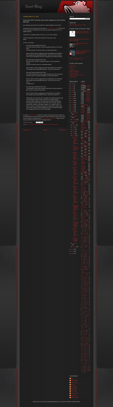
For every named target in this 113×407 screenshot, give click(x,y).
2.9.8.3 (88, 92)
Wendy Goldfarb (75, 397)
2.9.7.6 (88, 95)
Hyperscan (83, 291)
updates (87, 99)
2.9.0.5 (82, 142)
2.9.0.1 (82, 211)
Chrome (84, 214)
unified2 (88, 254)
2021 (72, 94)
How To (82, 230)
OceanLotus (83, 305)
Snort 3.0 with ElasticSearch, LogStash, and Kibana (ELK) (82, 32)
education (83, 341)
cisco (89, 175)
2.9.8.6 (88, 117)
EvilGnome (83, 282)
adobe (85, 173)
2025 (72, 86)
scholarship (87, 176)
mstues (39, 124)
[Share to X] (39, 122)
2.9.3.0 (85, 131)
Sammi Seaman (74, 393)
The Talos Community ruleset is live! (75, 148)
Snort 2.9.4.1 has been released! (75, 239)
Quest (88, 308)
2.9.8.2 (82, 139)
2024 (72, 88)
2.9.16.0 (83, 169)
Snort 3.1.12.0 (85, 314)
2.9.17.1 (86, 257)
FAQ (83, 197)
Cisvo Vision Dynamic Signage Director (85, 275)
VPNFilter (82, 239)
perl (87, 353)
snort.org (83, 140)
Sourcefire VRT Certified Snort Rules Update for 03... (75, 141)
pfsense (82, 354)
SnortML (82, 237)
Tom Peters (73, 395)
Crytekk (82, 278)
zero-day (82, 372)
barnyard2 (83, 186)
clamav (82, 191)
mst (87, 349)
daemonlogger (85, 338)
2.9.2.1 (82, 136)
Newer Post (27, 130)
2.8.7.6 (82, 257)
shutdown (88, 359)
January (74, 246)
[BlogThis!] (38, 122)
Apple (89, 212)
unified (83, 254)
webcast (88, 182)
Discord (87, 278)
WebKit (87, 239)
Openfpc (82, 307)
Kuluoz (82, 299)
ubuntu (88, 253)
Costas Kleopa (74, 382)
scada (49, 124)
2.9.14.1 (83, 130)
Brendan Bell (74, 380)
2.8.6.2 (87, 256)
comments (83, 337)
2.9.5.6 (88, 102)
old (87, 350)
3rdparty (87, 262)
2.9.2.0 (88, 152)
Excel (88, 282)
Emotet (87, 227)
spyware (82, 367)
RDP (85, 309)
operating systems (84, 351)
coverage (88, 337)
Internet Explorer (84, 292)
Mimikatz (82, 304)
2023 (72, 90)
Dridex (82, 281)
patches (85, 247)
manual (88, 197)
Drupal (87, 281)
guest (89, 343)
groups (87, 241)
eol (89, 130)
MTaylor (73, 384)
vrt (85, 89)
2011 (72, 251)
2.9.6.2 (88, 97)
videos (83, 226)
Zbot (83, 333)
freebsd (82, 241)
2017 (72, 102)
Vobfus (83, 331)
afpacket (85, 334)
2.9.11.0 (88, 100)
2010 (72, 253)
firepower (84, 343)
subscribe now (33, 115)
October (74, 119)
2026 (72, 83)
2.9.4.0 (31, 124)
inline (83, 344)
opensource (83, 188)
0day (88, 226)
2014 (72, 109)
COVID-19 (84, 269)
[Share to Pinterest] (42, 122)
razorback (83, 249)
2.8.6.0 (83, 256)
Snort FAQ (72, 67)
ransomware (83, 207)
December (74, 112)
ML (87, 302)
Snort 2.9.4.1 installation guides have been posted (75, 224)
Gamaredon (87, 285)
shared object (84, 159)
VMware (87, 237)
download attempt (84, 340)
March (74, 135)
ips (83, 346)
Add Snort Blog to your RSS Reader (78, 25)
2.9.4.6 (82, 112)
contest (86, 194)
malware (87, 192)
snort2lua (87, 366)
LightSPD (83, 217)
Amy (72, 378)
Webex (88, 331)
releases (86, 356)
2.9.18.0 (84, 212)
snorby (84, 360)
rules (46, 124)
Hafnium (87, 288)
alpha (82, 192)
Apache (87, 266)
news (89, 220)
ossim (84, 246)
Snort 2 (83, 204)
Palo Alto (88, 307)
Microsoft (83, 168)
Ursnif (89, 330)
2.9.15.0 (85, 137)
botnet (87, 240)
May (73, 131)
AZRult (86, 263)
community (83, 127)
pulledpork (83, 189)
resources (83, 250)
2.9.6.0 (88, 133)
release (43, 124)
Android (82, 266)
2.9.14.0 (82, 201)
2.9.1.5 (88, 195)
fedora (88, 341)
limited (88, 244)
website (85, 184)
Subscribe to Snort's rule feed (76, 75)
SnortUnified (83, 330)
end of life (83, 195)
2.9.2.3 (82, 123)
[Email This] (36, 122)
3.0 (82, 91)
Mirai (87, 304)
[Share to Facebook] (41, 122)
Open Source (87, 231)
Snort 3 (82, 146)
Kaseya (87, 298)
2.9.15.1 (85, 153)
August (74, 125)
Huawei (87, 289)
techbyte (82, 253)
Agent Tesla (84, 265)
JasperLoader (83, 294)
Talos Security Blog (74, 73)
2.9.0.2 (87, 199)
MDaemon (83, 302)
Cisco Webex (83, 273)
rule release (85, 114)
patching (82, 353)
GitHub (82, 288)
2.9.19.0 (87, 259)
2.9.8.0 (82, 126)
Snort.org (72, 69)
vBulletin (87, 370)
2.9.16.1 (88, 211)
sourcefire (83, 166)
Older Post (62, 130)
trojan (88, 224)
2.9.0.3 (82, 185)
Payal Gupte (74, 389)
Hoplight (82, 289)
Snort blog (84, 325)
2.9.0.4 (84, 178)
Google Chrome (84, 228)
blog (87, 191)
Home (45, 130)
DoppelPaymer (84, 279)
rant (81, 356)
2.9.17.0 (88, 201)
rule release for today (52, 28)
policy (82, 223)
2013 (72, 111)
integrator (88, 344)
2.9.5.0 (85, 156)
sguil (83, 359)
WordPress (83, 220)
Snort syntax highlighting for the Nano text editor (75, 208)
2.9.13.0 (88, 120)
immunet (82, 243)
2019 (72, 98)
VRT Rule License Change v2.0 (74, 163)
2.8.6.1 (88, 172)
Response (83, 218)
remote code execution (85, 357)
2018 (72, 100)
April (73, 133)
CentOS (82, 227)
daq (89, 178)
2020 (72, 96)
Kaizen (82, 298)
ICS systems (85, 215)
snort (52, 124)
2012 (72, 249)
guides (82, 172)
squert (87, 367)
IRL (87, 291)
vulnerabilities (84, 171)
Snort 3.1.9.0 (87, 324)
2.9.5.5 (88, 149)
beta (82, 194)
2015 (72, 106)
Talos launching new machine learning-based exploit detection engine (83, 52)
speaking (85, 198)
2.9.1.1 (82, 165)
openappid (83, 145)
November (74, 116)
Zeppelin (88, 333)
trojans (82, 370)
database (85, 179)
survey (82, 369)
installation (83, 244)
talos (88, 88)
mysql (82, 350)
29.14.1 (82, 262)
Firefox (82, 285)
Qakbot (83, 308)
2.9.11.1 (88, 94)
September (74, 121)
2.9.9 (82, 260)
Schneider (84, 233)
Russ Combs (74, 391)
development (84, 105)
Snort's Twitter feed (74, 71)
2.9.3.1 (28, 124)
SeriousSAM (83, 311)
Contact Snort (73, 65)
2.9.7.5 (88, 142)
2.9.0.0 (82, 175)
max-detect (83, 349)
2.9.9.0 (88, 91)
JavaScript (83, 295)
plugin (87, 354)
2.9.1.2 (88, 118)
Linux (87, 301)
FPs (84, 283)
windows (56, 124)
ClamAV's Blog (73, 76)
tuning (82, 199)
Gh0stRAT (85, 286)
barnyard (82, 240)
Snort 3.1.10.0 (87, 312)
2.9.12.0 (88, 115)
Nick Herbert (74, 386)
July (73, 127)
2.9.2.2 (88, 146)
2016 (72, 104)
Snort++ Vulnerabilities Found (76, 58)
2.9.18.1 (82, 259)
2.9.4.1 (35, 124)
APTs (82, 263)
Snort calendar (84, 236)
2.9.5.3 (82, 155)
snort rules (85, 143)
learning (87, 346)
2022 (72, 92)
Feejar (87, 283)
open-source (85, 221)
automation (83, 336)
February (74, 243)
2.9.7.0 (85, 121)
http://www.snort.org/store (48, 118)
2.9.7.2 (85, 147)
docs (85, 150)
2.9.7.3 (82, 152)
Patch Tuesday (85, 202)
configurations (84, 158)
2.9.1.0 (82, 149)
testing (87, 369)
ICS (89, 214)
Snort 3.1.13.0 (83, 315)
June (73, 129)
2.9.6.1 (85, 134)
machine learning (84, 347)
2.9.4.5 (82, 160)
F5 (81, 283)
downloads (83, 181)
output (88, 246)
